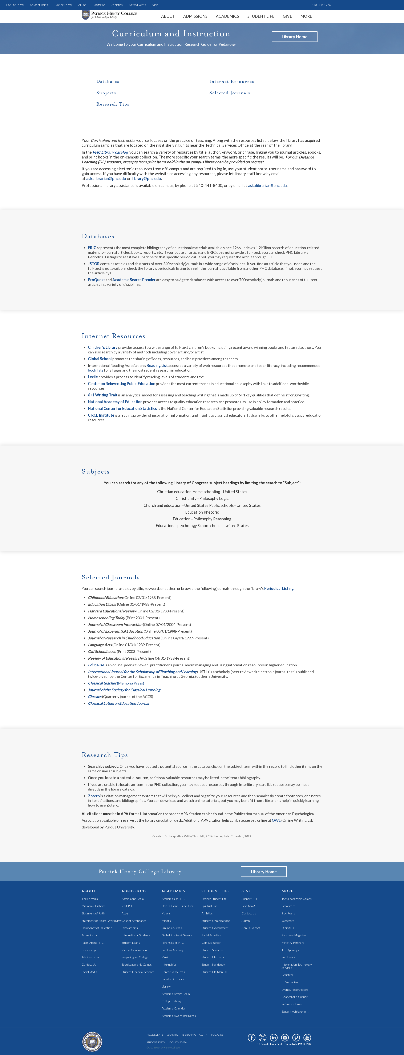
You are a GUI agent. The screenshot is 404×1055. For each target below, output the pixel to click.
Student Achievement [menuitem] (295, 1011)
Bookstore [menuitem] (288, 906)
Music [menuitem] (165, 957)
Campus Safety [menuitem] (211, 942)
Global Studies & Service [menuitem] (177, 935)
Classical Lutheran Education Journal (118, 703)
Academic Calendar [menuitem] (174, 1008)
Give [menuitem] (287, 16)
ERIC (92, 247)
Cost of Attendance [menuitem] (134, 920)
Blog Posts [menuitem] (288, 913)
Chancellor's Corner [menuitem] (295, 997)
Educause (96, 665)
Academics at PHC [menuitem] (173, 899)
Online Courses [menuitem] (172, 928)
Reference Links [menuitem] (292, 1004)
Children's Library (103, 347)
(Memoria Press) (116, 683)
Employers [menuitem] (288, 957)
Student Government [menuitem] (215, 928)
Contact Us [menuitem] (89, 964)
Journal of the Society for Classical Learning (124, 689)
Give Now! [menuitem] (248, 906)
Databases (107, 81)
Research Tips (112, 104)
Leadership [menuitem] (89, 950)
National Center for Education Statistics (123, 408)
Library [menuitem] (166, 986)
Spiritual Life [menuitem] (209, 906)
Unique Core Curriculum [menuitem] (177, 906)
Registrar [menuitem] (287, 975)
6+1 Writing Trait (102, 395)
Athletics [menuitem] (117, 5)
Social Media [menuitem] (89, 972)
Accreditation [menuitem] (90, 935)
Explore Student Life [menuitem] (214, 899)
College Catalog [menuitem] (171, 1001)
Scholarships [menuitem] (130, 928)
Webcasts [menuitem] (288, 920)
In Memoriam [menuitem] (290, 982)
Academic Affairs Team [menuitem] (176, 994)
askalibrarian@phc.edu (267, 185)
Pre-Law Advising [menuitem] (172, 950)
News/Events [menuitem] (137, 5)
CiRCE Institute (101, 415)
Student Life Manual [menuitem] (214, 972)
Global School (100, 358)
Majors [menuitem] (166, 913)
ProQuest (96, 279)
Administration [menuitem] (91, 957)
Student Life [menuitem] (260, 16)
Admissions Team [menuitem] (133, 899)
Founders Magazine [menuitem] (294, 935)
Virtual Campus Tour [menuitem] (135, 950)
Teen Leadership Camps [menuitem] (137, 964)
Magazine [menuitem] (99, 5)
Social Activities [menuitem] (211, 935)
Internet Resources (231, 81)
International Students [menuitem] (136, 935)
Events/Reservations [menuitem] (295, 989)
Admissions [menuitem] (195, 16)
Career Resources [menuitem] (173, 972)
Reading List (157, 365)
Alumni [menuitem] (82, 5)
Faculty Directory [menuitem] (173, 979)
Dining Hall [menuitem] (288, 928)
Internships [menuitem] (169, 964)
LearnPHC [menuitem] (172, 1034)
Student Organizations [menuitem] (216, 920)
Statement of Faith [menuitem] (93, 913)
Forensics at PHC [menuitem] (173, 942)
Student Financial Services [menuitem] (138, 972)
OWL (276, 820)
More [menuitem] (306, 16)
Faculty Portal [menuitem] (15, 5)
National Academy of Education (115, 401)
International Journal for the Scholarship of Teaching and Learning (142, 671)
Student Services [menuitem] (212, 950)
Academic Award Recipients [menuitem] (179, 1015)
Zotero (94, 795)
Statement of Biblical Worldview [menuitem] (101, 920)
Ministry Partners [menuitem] (293, 942)
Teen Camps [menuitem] (189, 1034)
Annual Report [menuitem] (251, 928)
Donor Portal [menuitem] (63, 5)
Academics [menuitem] (227, 16)
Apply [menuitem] (125, 913)
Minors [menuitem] (166, 920)
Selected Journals (229, 92)
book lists (96, 370)
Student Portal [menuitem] (39, 5)
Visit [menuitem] (155, 5)
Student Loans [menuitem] (131, 942)
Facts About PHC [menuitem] (93, 942)
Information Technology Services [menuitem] (297, 966)
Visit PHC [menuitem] (128, 906)
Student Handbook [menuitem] (213, 964)
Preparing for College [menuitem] (135, 957)
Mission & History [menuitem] (93, 906)
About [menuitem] (168, 16)
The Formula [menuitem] (90, 899)
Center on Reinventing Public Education (121, 383)
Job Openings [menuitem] (290, 950)
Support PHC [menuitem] (250, 899)
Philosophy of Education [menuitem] (97, 928)
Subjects (106, 92)
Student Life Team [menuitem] (213, 957)
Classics (95, 696)
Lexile (93, 376)
